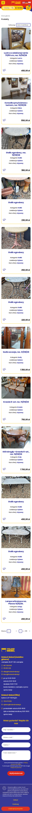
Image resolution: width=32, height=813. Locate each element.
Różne (20, 108)
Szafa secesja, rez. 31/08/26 (16, 352)
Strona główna (5, 16)
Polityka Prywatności (16, 767)
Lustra (19, 58)
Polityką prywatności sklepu (19, 763)
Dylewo (20, 61)
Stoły (20, 457)
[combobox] (23, 24)
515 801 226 (7, 668)
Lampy (19, 607)
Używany (20, 64)
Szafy (20, 357)
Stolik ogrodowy (16, 202)
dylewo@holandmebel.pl (12, 705)
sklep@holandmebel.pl (11, 672)
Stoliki (20, 158)
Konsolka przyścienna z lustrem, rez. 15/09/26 (16, 104)
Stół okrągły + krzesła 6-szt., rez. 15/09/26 (16, 453)
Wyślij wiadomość (16, 773)
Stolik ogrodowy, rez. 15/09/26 (16, 154)
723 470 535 (7, 701)
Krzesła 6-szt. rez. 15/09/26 (16, 402)
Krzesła (19, 407)
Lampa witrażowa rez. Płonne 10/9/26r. (16, 602)
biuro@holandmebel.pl (11, 674)
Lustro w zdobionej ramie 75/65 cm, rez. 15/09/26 (16, 54)
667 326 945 (7, 665)
